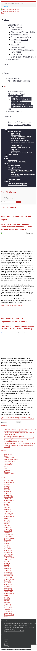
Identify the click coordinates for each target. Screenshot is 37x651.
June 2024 (7, 504)
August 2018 (7, 617)
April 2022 (7, 547)
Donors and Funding (15, 111)
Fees (9, 108)
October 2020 (8, 577)
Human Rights (8, 463)
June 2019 (7, 599)
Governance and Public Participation (19, 41)
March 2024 (7, 509)
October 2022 (8, 536)
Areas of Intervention (15, 24)
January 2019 (8, 608)
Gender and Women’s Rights (21, 37)
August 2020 (7, 581)
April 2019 (7, 602)
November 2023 (8, 513)
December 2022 (8, 532)
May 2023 (6, 524)
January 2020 (8, 586)
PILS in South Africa (15, 91)
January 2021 (8, 572)
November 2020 (8, 575)
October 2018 (8, 613)
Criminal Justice (17, 29)
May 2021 (6, 565)
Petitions (7, 470)
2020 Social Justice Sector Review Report (21, 100)
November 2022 (8, 534)
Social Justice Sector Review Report (11, 305)
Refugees (7, 472)
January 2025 (8, 495)
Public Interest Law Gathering (19, 80)
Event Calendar (13, 78)
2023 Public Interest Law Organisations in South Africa (22, 105)
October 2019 (8, 592)
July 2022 (7, 541)
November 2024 (8, 497)
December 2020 (8, 574)
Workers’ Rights (9, 473)
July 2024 (7, 502)
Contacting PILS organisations (19, 122)
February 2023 (8, 529)
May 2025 (6, 488)
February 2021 (8, 570)
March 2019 (7, 604)
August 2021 (7, 559)
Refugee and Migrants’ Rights (22, 49)
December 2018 (8, 609)
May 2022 (6, 545)
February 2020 (8, 584)
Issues (6, 19)
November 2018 (8, 611)
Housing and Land (18, 46)
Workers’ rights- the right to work (23, 56)
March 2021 (7, 568)
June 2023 (7, 522)
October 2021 (8, 556)
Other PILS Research (15, 96)
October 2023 (8, 515)
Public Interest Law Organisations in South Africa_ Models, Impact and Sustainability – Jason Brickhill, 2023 (17, 418)
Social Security (16, 54)
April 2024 (7, 507)
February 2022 (8, 550)
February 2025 (8, 493)
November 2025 (8, 481)
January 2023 (8, 531)
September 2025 (9, 482)
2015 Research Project (16, 94)
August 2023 (7, 518)
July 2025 (7, 484)
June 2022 (7, 543)
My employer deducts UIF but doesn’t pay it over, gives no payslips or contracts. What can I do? (20, 430)
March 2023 (7, 527)
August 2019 (7, 595)
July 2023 (7, 520)
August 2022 (7, 540)
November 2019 (8, 590)
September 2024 (9, 500)
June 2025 (7, 486)
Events (6, 73)
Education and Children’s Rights (23, 32)
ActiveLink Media (24, 649)
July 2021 (7, 561)
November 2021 (8, 554)
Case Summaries (14, 59)
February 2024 (8, 511)
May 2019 (6, 600)
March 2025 (7, 491)
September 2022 (9, 538)
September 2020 (9, 579)
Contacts (7, 116)
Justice (6, 466)
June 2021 (7, 563)
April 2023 (7, 525)
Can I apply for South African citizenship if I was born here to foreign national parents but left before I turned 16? (19, 445)
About (6, 86)
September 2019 (9, 593)
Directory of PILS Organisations (19, 124)
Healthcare (15, 44)
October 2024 (8, 498)
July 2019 (7, 597)
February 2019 (8, 606)
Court (5, 456)
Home (6, 638)
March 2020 (7, 583)
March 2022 (7, 549)
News (6, 64)
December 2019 (8, 588)
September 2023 (9, 516)
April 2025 (7, 490)
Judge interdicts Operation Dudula (14, 436)
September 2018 (9, 615)
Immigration (8, 465)
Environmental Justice (19, 34)
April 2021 (7, 567)
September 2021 (9, 558)
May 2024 (6, 506)
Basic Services (16, 27)
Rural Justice (16, 51)
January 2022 (8, 552)
